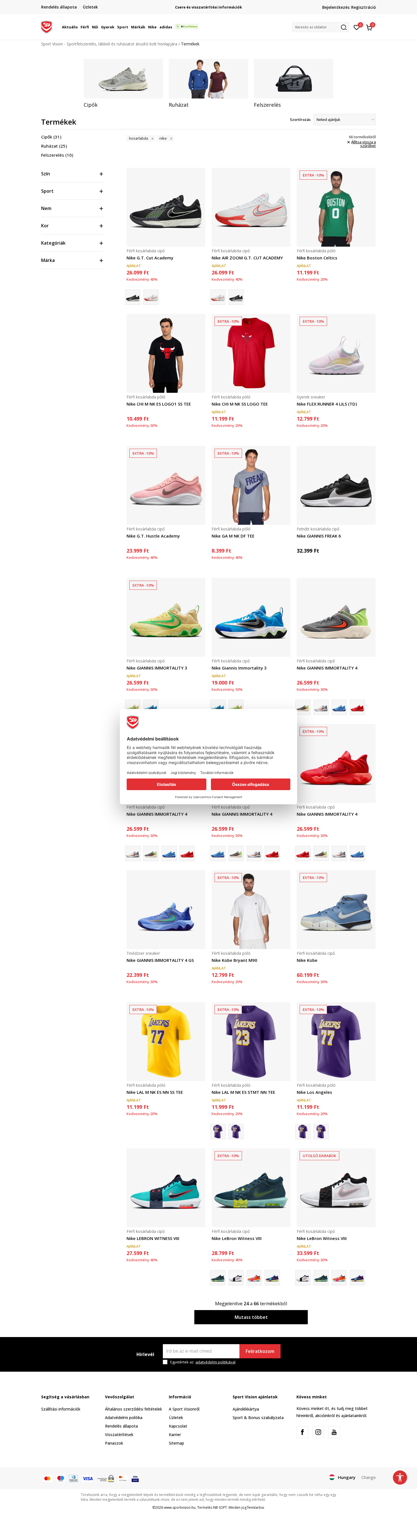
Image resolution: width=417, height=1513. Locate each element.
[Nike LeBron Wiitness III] (254, 1277)
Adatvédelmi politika (123, 1417)
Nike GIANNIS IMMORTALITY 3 (157, 668)
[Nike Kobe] (336, 909)
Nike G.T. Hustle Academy (153, 536)
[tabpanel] (123, 83)
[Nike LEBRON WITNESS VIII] (166, 1187)
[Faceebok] (302, 1432)
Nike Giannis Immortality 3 (239, 668)
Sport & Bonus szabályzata (258, 1417)
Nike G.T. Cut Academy (150, 258)
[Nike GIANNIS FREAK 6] (336, 485)
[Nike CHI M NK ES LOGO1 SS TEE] (166, 353)
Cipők (51, 137)
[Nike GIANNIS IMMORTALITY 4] (336, 617)
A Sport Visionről (184, 1409)
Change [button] (368, 1477)
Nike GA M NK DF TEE (233, 536)
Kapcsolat (178, 1426)
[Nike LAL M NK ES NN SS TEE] (166, 1041)
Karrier (175, 1434)
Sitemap (176, 1443)
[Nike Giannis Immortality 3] (151, 707)
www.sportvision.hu (179, 1507)
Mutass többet (251, 1317)
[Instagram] (318, 1432)
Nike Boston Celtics (317, 258)
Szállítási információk (60, 1409)
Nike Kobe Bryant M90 (234, 960)
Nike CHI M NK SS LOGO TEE (240, 404)
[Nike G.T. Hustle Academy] (166, 485)
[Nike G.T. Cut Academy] (166, 207)
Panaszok (114, 1443)
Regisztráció (363, 7)
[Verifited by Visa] (135, 1478)
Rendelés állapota (121, 1426)
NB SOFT (220, 1507)
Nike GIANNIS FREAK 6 (319, 536)
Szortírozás (300, 119)
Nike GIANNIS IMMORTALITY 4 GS (160, 960)
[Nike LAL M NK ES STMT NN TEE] (251, 1041)
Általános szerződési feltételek (133, 1409)
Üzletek (176, 1417)
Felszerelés (57, 155)
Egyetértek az (202, 1362)
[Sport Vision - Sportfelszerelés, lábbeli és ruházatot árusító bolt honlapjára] (46, 26)
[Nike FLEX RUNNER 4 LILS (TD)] (336, 353)
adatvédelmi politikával (215, 1362)
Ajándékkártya (246, 1409)
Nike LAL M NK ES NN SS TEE (155, 1092)
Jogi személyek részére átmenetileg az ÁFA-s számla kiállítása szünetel (208, 7)
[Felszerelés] (293, 78)
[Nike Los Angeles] (236, 1131)
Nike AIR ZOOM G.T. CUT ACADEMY (247, 258)
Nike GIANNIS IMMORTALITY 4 (327, 668)
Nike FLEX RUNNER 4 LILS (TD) (327, 404)
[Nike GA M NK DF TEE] (251, 485)
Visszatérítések (119, 1434)
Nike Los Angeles (314, 1092)
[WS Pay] (105, 1478)
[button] (78, 27)
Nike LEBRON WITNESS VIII (153, 1238)
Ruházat (54, 146)
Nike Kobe (307, 960)
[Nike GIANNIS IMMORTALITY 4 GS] (166, 909)
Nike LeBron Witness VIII (237, 1238)
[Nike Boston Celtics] (336, 207)
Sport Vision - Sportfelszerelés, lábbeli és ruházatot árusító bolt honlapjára (109, 44)
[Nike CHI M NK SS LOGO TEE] (251, 353)
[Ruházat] (208, 78)
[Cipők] (123, 78)
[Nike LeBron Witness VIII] (251, 1187)
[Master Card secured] (123, 1478)
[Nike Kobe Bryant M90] (251, 909)
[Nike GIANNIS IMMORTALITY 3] (166, 617)
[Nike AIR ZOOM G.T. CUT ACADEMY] (151, 297)
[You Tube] (334, 1432)
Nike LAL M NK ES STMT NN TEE (243, 1092)
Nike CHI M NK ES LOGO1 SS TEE (159, 404)
